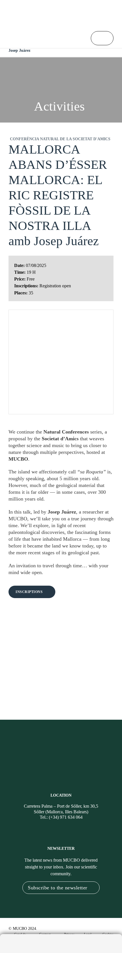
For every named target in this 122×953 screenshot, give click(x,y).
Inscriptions (29, 592)
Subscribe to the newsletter (57, 888)
